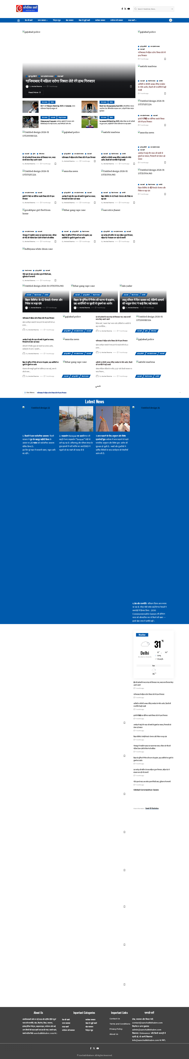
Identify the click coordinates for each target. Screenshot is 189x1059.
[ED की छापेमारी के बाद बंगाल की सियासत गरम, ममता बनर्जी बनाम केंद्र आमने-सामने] (39, 141)
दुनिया (34, 153)
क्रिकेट (52, 102)
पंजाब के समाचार (28, 270)
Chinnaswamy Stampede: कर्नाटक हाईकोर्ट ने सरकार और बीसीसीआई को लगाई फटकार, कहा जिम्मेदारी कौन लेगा (57, 122)
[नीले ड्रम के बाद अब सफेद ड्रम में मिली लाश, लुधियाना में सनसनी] (39, 257)
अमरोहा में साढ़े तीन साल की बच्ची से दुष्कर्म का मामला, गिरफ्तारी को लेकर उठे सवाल (79, 197)
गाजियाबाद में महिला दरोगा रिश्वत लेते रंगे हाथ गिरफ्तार (60, 81)
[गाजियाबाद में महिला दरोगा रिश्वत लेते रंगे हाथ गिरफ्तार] (79, 141)
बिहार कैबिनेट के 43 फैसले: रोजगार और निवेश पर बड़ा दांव (117, 197)
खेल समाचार (44, 102)
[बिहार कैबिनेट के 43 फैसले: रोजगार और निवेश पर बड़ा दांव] (118, 180)
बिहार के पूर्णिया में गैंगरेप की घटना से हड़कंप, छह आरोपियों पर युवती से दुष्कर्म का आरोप (77, 236)
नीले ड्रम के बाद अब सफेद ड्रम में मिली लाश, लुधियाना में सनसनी (36, 275)
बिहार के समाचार (114, 192)
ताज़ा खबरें (60, 76)
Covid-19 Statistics (152, 808)
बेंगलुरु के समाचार (62, 117)
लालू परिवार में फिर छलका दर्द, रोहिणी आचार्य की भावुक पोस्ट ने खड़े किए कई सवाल (143, 301)
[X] (125, 9)
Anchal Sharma (36, 86)
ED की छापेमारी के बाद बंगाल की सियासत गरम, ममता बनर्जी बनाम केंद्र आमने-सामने (38, 158)
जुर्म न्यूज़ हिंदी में (32, 76)
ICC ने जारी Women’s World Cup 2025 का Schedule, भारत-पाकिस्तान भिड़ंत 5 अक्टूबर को (57, 107)
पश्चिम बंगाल (41, 153)
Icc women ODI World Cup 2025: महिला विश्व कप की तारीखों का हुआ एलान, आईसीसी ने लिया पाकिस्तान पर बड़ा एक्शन (117, 122)
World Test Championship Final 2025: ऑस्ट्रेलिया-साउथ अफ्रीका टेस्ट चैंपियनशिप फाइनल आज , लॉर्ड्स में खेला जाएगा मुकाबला (117, 108)
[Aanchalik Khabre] (27, 9)
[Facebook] (122, 9)
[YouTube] (128, 9)
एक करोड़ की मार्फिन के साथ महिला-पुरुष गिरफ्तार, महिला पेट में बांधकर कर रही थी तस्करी (117, 236)
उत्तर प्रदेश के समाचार (47, 76)
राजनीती (124, 153)
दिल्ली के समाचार (114, 153)
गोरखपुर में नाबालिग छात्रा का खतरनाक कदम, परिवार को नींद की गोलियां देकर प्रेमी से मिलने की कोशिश (39, 236)
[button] (180, 392)
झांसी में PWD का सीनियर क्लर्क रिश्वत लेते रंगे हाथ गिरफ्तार (38, 197)
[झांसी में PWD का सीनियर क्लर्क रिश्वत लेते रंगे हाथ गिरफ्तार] (39, 180)
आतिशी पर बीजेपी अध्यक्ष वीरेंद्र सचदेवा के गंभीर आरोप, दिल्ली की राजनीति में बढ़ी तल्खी (116, 158)
